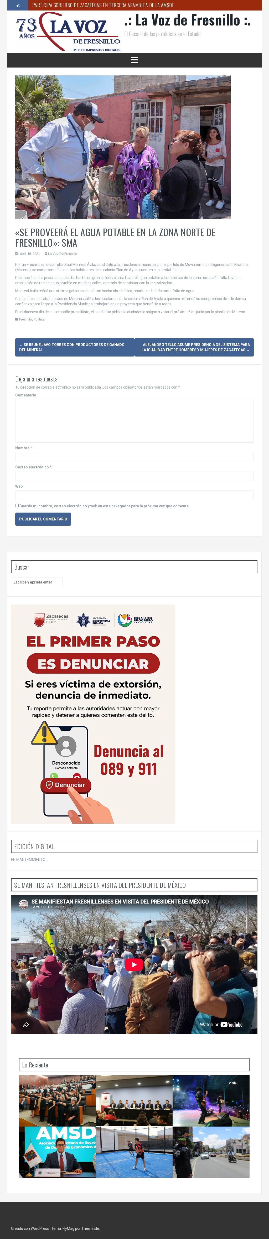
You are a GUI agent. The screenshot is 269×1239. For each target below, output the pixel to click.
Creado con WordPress (30, 1228)
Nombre (23, 448)
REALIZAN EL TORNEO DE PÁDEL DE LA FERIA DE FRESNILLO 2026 (133, 1137)
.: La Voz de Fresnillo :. (187, 19)
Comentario (25, 395)
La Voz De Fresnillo (62, 254)
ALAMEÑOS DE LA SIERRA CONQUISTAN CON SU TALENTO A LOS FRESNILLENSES (212, 1085)
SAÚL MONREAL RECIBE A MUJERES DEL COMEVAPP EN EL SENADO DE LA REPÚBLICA (58, 1088)
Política (39, 319)
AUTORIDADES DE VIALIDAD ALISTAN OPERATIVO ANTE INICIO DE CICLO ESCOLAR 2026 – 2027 (210, 1139)
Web (19, 486)
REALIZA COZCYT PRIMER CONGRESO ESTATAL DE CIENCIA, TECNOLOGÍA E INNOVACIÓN (133, 1088)
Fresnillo (25, 319)
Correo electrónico (33, 467)
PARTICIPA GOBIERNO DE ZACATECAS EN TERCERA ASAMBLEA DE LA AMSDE (103, 5)
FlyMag (68, 1228)
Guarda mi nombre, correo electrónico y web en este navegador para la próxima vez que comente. (104, 506)
